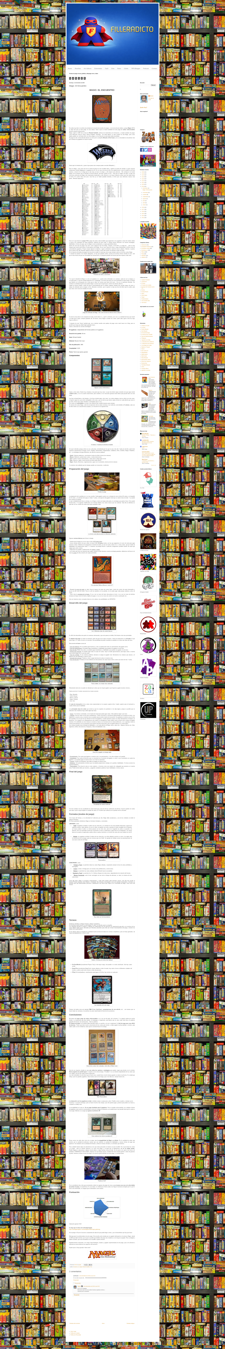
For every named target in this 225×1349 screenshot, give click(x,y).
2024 (143, 176)
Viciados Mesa (144, 368)
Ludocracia (145, 446)
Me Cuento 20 (144, 350)
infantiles (143, 255)
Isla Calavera (152, 377)
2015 (143, 213)
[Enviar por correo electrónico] (85, 1265)
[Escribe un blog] (86, 1265)
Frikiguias (143, 338)
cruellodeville (145, 440)
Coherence (144, 281)
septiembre (146, 196)
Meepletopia (144, 352)
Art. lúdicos (87, 68)
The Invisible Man (145, 300)
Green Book (144, 295)
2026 (143, 172)
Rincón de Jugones (146, 361)
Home (70, 68)
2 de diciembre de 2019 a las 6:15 (87, 1275)
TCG (91, 1266)
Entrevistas (98, 68)
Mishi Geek (144, 356)
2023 (143, 178)
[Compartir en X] (88, 1265)
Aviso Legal (73, 1331)
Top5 (106, 68)
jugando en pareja (145, 370)
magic (80, 1266)
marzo (144, 204)
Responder (76, 1280)
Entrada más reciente (75, 1323)
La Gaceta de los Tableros (147, 341)
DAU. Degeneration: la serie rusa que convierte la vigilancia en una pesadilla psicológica (148, 454)
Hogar (142, 297)
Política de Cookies (75, 1333)
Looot (143, 447)
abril (144, 202)
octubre (145, 194)
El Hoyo (143, 283)
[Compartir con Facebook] (90, 1265)
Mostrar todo (153, 465)
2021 (143, 182)
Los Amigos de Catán (146, 345)
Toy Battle (151, 416)
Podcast (146, 68)
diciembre (145, 188)
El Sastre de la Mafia (146, 285)
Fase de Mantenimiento (147, 336)
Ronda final (144, 363)
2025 (143, 174)
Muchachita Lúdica (145, 359)
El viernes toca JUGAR (146, 334)
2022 (143, 180)
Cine (112, 68)
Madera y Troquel (145, 347)
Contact (154, 68)
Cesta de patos (146, 451)
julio (144, 200)
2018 (143, 207)
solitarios (143, 257)
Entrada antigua (130, 1323)
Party (142, 253)
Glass (142, 293)
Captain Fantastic (145, 279)
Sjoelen (150, 390)
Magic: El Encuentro (147, 190)
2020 (143, 184)
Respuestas (78, 1283)
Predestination (144, 299)
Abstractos (143, 245)
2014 (143, 215)
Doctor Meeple (144, 329)
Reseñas (78, 68)
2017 (143, 209)
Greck (79, 1286)
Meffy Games (144, 354)
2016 (143, 211)
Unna (142, 366)
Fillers (142, 252)
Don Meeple (144, 331)
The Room (143, 302)
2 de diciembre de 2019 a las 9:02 (91, 1286)
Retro (119, 68)
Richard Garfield (86, 1266)
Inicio (103, 1323)
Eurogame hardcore (146, 246)
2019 (143, 186)
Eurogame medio (145, 248)
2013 (143, 217)
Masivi (142, 348)
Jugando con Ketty (145, 340)
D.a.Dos (143, 327)
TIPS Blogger (135, 68)
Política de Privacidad (75, 1335)
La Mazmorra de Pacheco (147, 343)
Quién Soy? (143, 107)
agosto (144, 198)
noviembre (145, 192)
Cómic (126, 68)
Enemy (143, 290)
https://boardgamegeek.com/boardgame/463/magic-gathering (84, 1229)
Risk (150, 403)
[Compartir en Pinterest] (91, 1265)
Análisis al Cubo (145, 325)
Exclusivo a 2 (76, 1266)
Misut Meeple (144, 357)
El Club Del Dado (145, 332)
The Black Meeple (145, 365)
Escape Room (144, 291)
